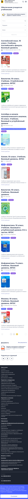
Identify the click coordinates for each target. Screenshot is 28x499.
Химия (3, 164)
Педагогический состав (7, 372)
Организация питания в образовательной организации (11, 434)
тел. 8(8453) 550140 (6, 476)
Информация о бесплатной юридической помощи (11, 416)
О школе (3, 369)
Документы (4, 426)
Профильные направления (8, 374)
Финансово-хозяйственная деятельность (11, 438)
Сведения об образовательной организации (12, 423)
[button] (23, 1)
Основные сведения (6, 425)
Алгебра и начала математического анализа (13, 128)
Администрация (5, 370)
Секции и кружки (5, 410)
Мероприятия (4, 404)
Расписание (4, 418)
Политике (9, 491)
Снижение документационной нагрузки (11, 395)
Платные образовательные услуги (9, 432)
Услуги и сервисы (5, 413)
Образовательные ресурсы (8, 383)
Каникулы (3, 408)
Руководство (4, 436)
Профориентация (5, 399)
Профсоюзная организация (8, 392)
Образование (4, 428)
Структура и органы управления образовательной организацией (9, 445)
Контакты (3, 458)
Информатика (5, 237)
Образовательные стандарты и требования (12, 430)
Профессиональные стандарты (9, 385)
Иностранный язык (7, 53)
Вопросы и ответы (6, 455)
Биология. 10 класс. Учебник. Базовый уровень (10, 192)
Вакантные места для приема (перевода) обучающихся (11, 442)
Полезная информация (7, 401)
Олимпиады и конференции (8, 411)
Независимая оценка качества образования (12, 460)
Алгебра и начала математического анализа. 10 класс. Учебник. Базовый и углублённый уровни (14, 118)
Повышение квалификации (8, 390)
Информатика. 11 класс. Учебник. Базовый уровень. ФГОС (12, 265)
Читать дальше (5, 73)
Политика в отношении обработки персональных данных (10, 469)
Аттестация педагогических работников (11, 387)
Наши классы (4, 376)
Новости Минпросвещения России (10, 388)
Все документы (22, 342)
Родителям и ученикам (7, 398)
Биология (4, 88)
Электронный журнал (6, 381)
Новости (3, 406)
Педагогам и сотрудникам (8, 380)
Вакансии (3, 393)
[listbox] (14, 25)
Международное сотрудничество (9, 440)
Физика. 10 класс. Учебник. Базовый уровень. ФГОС (10, 301)
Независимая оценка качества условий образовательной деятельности (11, 462)
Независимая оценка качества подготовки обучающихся (12, 465)
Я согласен (14, 496)
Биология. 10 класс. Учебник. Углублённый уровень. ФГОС (12, 81)
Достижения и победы (6, 377)
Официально (4, 421)
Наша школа (4, 367)
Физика (4, 308)
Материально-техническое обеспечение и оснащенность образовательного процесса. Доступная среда (12, 449)
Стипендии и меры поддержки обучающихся (12, 451)
